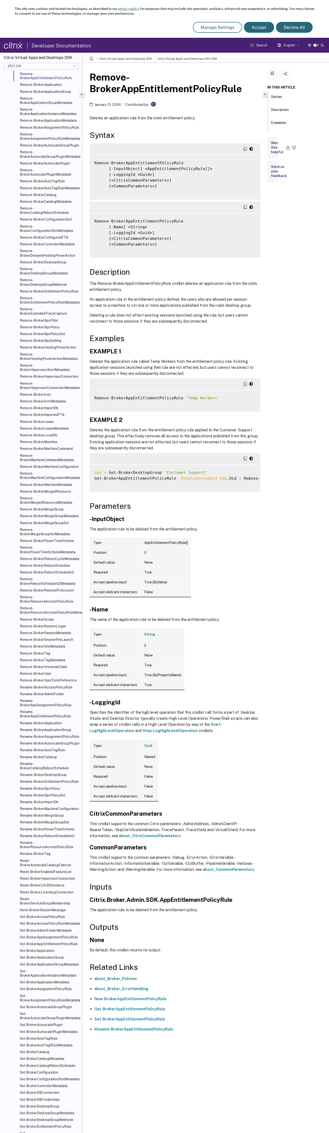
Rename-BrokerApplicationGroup (45, 730)
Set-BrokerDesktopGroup (39, 1106)
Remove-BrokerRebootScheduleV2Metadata (47, 581)
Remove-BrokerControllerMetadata (47, 244)
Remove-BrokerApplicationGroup (45, 92)
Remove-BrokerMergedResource (45, 491)
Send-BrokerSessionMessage (43, 910)
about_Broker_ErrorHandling (121, 989)
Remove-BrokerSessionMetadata (45, 633)
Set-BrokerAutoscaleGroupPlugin (46, 1007)
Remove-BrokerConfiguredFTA (44, 237)
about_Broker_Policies (115, 978)
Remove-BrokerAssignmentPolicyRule (49, 127)
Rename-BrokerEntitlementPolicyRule (49, 781)
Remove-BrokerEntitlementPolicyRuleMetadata (50, 300)
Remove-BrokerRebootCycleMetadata (49, 559)
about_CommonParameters (228, 869)
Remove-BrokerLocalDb (38, 435)
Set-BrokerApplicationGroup (42, 957)
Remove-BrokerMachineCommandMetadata (47, 458)
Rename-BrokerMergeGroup (42, 815)
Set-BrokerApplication (37, 951)
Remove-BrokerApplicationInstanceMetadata (48, 112)
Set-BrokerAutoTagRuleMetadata (46, 1045)
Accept (259, 27)
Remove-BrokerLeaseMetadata (44, 428)
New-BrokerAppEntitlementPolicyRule (130, 999)
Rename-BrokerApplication (41, 723)
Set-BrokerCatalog (34, 1052)
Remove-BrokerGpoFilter (39, 320)
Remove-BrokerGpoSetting (40, 341)
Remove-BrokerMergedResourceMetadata (46, 500)
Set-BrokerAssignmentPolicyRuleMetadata (50, 998)
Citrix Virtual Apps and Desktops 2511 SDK (187, 58)
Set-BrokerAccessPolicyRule (42, 917)
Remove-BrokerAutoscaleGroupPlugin (49, 145)
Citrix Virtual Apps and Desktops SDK (125, 58)
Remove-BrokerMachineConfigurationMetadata (50, 475)
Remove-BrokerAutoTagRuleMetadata (50, 188)
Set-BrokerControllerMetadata (43, 1086)
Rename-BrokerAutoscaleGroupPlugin (49, 743)
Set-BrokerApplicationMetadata (44, 982)
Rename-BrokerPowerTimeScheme (47, 829)
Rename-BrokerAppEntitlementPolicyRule (45, 714)
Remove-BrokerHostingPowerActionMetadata (49, 356)
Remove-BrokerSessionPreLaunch (46, 640)
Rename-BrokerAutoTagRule (42, 750)
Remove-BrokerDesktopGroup (43, 262)
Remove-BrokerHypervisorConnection (49, 376)
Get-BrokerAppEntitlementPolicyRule (129, 1009)
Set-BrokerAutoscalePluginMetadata (49, 1032)
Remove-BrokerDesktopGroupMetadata (44, 271)
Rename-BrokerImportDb (39, 802)
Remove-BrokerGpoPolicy (40, 327)
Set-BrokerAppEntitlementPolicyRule (49, 944)
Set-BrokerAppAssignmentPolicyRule (49, 937)
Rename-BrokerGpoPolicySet (42, 795)
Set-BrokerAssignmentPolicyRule (46, 989)
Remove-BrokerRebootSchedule (45, 565)
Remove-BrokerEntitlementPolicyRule (49, 291)
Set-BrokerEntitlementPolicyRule (45, 1126)
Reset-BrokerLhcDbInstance (42, 885)
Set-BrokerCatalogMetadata (42, 1059)
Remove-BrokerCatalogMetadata (46, 202)
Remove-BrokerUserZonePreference (48, 680)
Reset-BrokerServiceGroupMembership (45, 901)
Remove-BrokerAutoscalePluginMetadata (45, 172)
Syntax (276, 97)
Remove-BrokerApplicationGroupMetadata (46, 100)
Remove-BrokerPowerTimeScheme (47, 541)
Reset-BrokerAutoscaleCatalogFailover (45, 863)
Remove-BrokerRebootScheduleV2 (47, 572)
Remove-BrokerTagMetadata (42, 660)
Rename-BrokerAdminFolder (42, 694)
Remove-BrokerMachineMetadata (46, 485)
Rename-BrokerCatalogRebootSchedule (44, 766)
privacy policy (128, 9)
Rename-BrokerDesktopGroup (43, 775)
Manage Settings (217, 27)
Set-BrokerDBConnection (39, 1093)
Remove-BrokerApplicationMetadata (48, 120)
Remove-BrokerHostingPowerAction (48, 347)
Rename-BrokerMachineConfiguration (49, 809)
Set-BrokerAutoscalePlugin (41, 1025)
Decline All (294, 27)
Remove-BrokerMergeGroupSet (44, 523)
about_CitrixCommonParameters (150, 836)
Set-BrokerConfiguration (39, 1072)
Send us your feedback (279, 171)
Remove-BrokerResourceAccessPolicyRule (46, 599)
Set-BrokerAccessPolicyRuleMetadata (50, 923)
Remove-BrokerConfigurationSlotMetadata (46, 228)
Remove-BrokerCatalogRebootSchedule (44, 210)
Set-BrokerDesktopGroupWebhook (46, 1120)
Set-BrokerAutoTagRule (39, 1038)
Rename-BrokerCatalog (38, 757)
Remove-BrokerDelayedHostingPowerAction (47, 253)
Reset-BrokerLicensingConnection (47, 892)
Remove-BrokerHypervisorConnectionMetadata (50, 386)
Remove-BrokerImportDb (39, 408)
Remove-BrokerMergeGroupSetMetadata (45, 532)
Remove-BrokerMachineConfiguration (49, 467)
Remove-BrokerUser (35, 673)
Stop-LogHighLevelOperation (170, 730)
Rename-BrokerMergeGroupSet (44, 822)
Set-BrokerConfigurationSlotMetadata (49, 1079)
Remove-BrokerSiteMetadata (42, 646)
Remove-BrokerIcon (35, 394)
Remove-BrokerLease (37, 422)
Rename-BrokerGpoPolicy (40, 788)
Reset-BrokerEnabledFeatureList (46, 872)
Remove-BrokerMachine (38, 442)
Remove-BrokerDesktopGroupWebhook (43, 282)
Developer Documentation (61, 46)
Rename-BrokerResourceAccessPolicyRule (46, 845)
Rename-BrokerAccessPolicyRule (46, 687)
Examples (278, 123)
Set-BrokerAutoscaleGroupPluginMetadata (50, 1016)
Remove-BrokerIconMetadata (43, 401)
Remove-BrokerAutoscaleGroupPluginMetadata (50, 154)
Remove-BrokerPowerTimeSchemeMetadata (47, 550)
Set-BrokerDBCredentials (39, 1099)
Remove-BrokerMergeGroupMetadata (49, 516)
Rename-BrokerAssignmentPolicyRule (49, 736)
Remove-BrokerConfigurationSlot (46, 219)
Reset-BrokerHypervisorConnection (47, 878)
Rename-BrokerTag (35, 854)
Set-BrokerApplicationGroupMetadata (49, 964)
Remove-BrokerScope (37, 619)
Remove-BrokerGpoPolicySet (42, 334)
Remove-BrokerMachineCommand (46, 449)
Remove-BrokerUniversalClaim (43, 667)
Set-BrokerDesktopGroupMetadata (47, 1113)
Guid (148, 746)
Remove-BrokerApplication (41, 85)
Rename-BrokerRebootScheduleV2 (47, 836)
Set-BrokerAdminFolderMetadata (46, 930)
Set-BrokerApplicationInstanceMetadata (48, 973)
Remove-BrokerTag (35, 653)
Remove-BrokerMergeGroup (42, 509)
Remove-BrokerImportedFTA (42, 415)
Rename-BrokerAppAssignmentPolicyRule (46, 703)
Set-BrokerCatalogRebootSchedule (47, 1066)
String (149, 634)
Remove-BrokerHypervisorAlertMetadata (45, 367)
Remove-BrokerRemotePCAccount (47, 590)
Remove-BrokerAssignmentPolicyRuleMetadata (50, 136)
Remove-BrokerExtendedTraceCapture (43, 311)
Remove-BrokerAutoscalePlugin (45, 163)
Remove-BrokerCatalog (38, 195)
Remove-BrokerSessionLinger (43, 626)
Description (280, 110)
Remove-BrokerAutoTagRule (42, 181)
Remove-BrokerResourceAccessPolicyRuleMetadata (50, 610)
